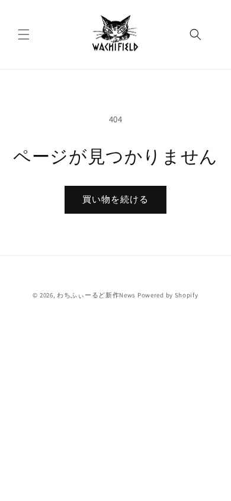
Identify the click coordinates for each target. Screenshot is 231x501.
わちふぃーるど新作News (96, 295)
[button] (24, 34)
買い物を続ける (115, 199)
